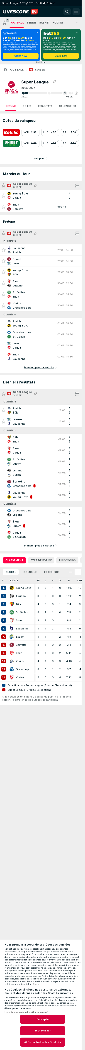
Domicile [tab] (30, 572)
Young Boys (24, 588)
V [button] (45, 580)
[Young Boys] (12, 588)
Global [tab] (10, 572)
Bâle (19, 604)
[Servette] (12, 645)
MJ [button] (38, 580)
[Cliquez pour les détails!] (41, 195)
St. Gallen (22, 612)
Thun (19, 653)
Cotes (27, 106)
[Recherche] (67, 11)
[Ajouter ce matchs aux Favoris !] (3, 195)
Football (16, 69)
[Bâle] (12, 604)
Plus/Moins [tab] (67, 560)
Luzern (20, 637)
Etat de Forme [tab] (41, 560)
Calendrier (67, 106)
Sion (19, 620)
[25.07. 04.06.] (49, 93)
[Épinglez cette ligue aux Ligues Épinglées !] (54, 81)
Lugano (21, 596)
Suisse (40, 69)
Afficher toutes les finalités (42, 1042)
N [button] (52, 580)
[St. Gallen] (12, 612)
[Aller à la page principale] (23, 11)
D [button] (60, 580)
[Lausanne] (12, 628)
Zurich (20, 661)
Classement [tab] (14, 560)
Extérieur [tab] (51, 572)
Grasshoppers (24, 669)
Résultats (45, 106)
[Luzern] (12, 636)
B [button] (69, 580)
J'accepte (42, 1019)
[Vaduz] (12, 677)
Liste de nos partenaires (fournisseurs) (26, 1012)
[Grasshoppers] (12, 669)
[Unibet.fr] (11, 143)
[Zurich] (12, 661)
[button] (76, 93)
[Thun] (12, 653)
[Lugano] (12, 596)
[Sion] (12, 620)
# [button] (3, 580)
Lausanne (22, 628)
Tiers (36, 984)
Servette (21, 645)
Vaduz (20, 677)
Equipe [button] (14, 580)
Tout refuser (42, 1030)
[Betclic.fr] (11, 132)
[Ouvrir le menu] (76, 11)
